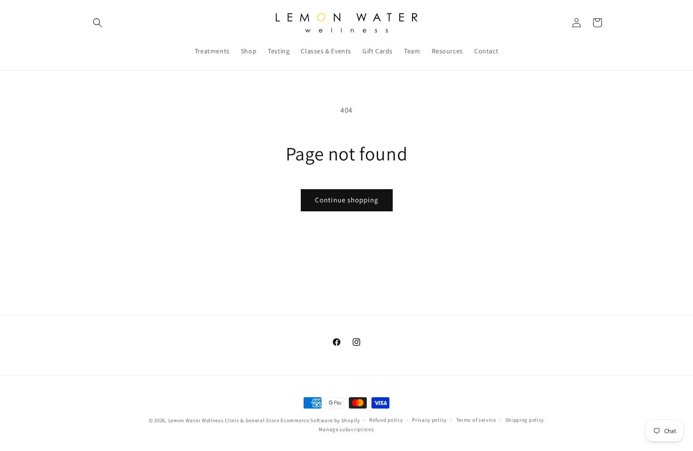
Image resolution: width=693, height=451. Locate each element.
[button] (97, 22)
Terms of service (476, 420)
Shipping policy (524, 420)
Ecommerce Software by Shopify (320, 420)
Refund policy (386, 420)
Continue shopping (347, 199)
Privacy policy (429, 420)
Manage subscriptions (346, 429)
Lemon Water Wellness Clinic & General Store (224, 420)
